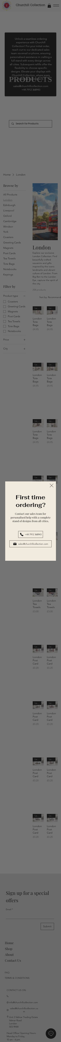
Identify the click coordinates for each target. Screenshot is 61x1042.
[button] (51, 486)
